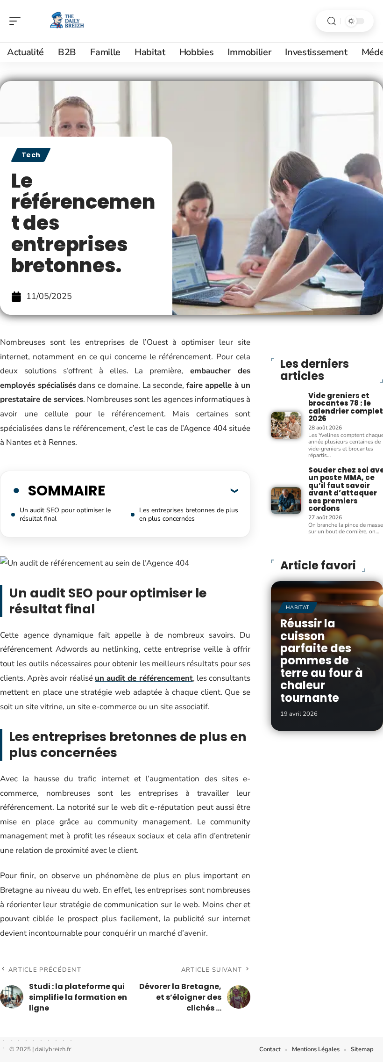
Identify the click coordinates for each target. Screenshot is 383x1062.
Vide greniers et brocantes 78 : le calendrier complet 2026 (345, 407)
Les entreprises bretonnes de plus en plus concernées (188, 514)
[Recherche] (331, 21)
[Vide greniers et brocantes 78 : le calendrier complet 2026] (286, 425)
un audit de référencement (144, 678)
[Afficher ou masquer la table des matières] (171, 490)
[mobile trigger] (17, 21)
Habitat (298, 607)
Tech (30, 155)
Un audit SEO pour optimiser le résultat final (65, 514)
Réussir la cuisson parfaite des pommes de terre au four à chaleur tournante (321, 660)
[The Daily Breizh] (67, 21)
